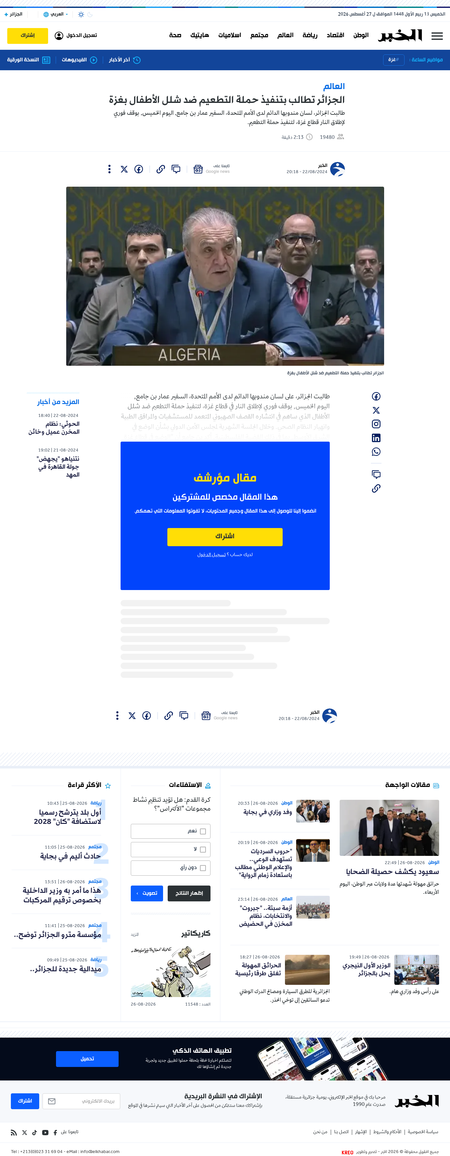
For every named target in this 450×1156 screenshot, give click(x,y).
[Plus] (109, 169)
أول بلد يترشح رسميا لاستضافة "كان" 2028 (67, 818)
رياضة (310, 36)
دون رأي (188, 867)
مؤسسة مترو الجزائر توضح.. (57, 935)
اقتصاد (335, 36)
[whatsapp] (376, 452)
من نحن (320, 1132)
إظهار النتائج (189, 893)
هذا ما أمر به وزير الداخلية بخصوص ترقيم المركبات (62, 896)
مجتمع (259, 36)
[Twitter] (24, 1133)
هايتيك (199, 36)
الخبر (322, 166)
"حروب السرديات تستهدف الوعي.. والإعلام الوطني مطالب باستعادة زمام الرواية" (263, 863)
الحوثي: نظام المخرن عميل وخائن (53, 428)
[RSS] (14, 1133)
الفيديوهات (74, 60)
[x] (124, 169)
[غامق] (90, 14)
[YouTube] (45, 1133)
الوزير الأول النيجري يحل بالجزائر (366, 969)
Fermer (437, 36)
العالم (285, 36)
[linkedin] (376, 438)
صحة (175, 36)
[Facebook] (55, 1133)
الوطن (361, 36)
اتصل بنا (341, 1132)
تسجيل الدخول (211, 555)
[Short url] (160, 169)
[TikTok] (34, 1133)
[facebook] (138, 169)
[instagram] (376, 424)
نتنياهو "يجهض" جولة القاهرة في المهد (58, 467)
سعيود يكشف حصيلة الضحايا (392, 872)
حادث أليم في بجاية (70, 857)
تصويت (150, 893)
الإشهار (361, 1132)
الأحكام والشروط (387, 1132)
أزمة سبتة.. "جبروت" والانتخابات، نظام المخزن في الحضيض (265, 916)
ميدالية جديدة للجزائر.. (65, 969)
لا (195, 849)
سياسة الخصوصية (423, 1132)
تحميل (87, 1059)
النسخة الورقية (23, 60)
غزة (392, 60)
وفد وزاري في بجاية (267, 812)
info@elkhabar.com (100, 1152)
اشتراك (225, 537)
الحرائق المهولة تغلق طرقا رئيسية (258, 969)
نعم (192, 831)
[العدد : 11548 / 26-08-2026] (171, 971)
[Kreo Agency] (348, 1152)
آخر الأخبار (119, 60)
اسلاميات (229, 36)
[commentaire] (176, 169)
